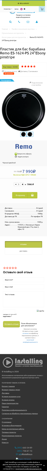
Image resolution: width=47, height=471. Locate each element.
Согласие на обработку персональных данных (20, 413)
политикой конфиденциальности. (28, 469)
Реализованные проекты (12, 435)
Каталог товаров (8, 386)
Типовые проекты (9, 432)
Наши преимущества (10, 403)
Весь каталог (24, 3)
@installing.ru (25, 454)
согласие (25, 333)
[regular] (10, 268)
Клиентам (7, 9)
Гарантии (5, 406)
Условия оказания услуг (11, 396)
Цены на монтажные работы (13, 429)
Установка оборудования (11, 425)
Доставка (5, 393)
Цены (16, 9)
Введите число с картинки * (10, 315)
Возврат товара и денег (11, 389)
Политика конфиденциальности (14, 410)
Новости (5, 442)
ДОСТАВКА (23, 251)
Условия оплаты (8, 400)
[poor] (7, 268)
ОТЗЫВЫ (23, 244)
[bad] (4, 268)
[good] (12, 268)
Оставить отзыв (11, 324)
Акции (4, 439)
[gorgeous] (15, 268)
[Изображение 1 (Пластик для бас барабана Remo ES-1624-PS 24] (23, 109)
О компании (6, 422)
